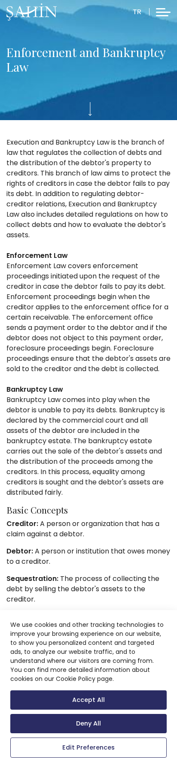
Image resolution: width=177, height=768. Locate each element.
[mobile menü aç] (163, 12)
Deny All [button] (88, 723)
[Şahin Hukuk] (31, 12)
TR (137, 11)
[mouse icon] (90, 109)
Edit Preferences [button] (88, 747)
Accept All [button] (88, 699)
